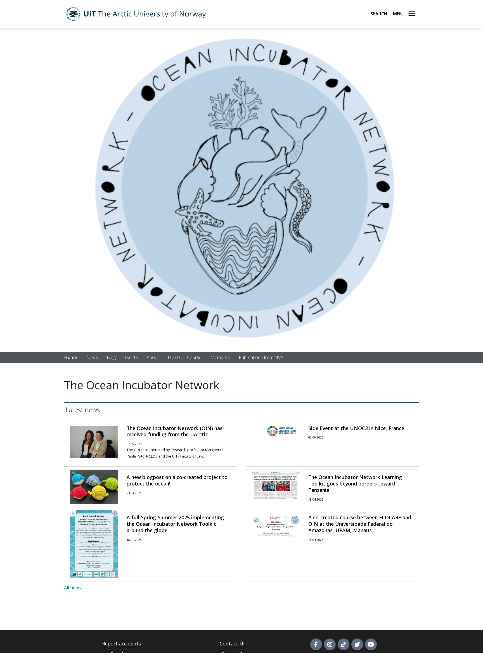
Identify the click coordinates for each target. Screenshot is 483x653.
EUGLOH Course (185, 357)
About (153, 357)
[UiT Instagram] (330, 644)
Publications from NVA (261, 357)
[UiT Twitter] (357, 644)
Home (70, 357)
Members (220, 357)
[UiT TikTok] (343, 644)
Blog (111, 357)
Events (131, 357)
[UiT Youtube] (371, 644)
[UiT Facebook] (316, 644)
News (92, 357)
